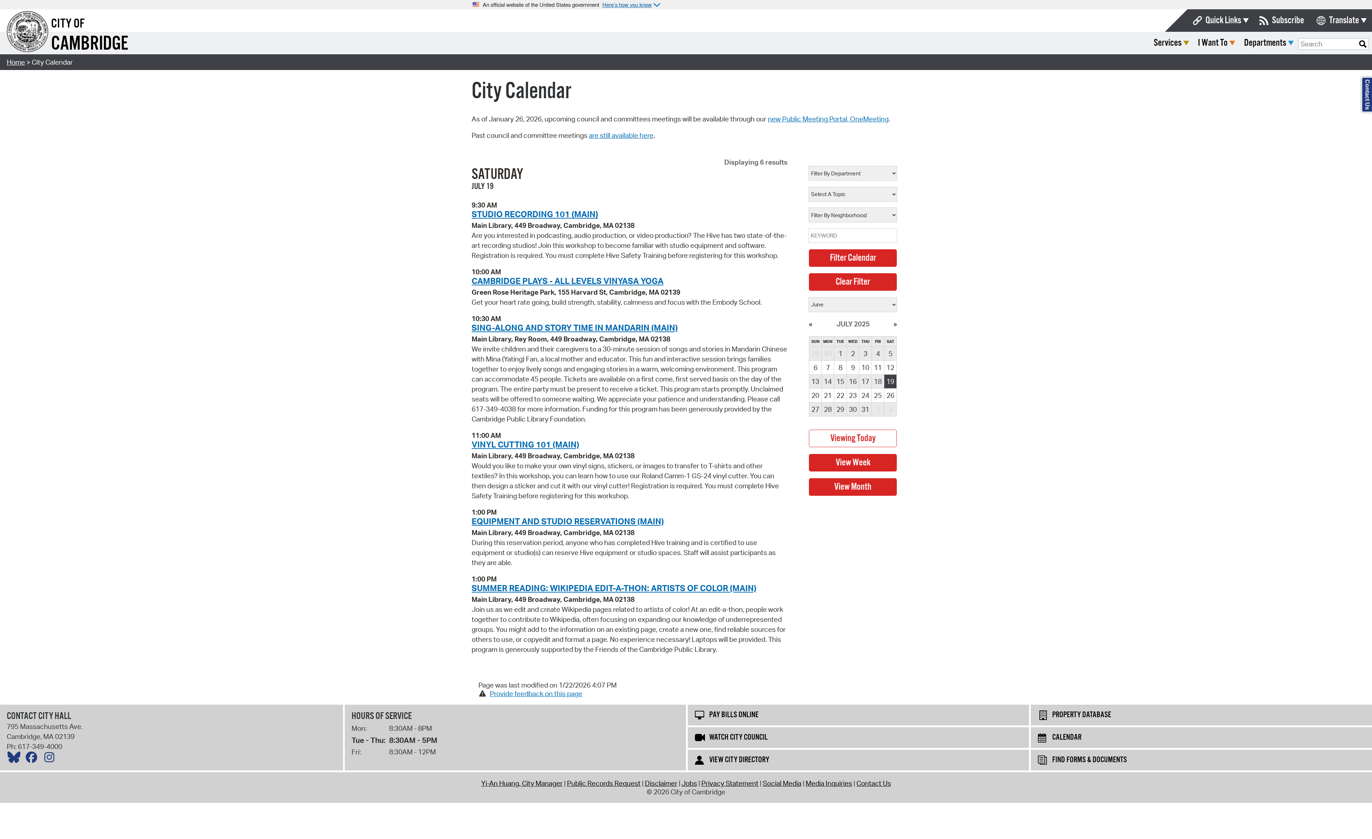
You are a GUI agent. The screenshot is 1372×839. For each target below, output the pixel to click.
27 (815, 409)
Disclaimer (661, 783)
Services (1168, 43)
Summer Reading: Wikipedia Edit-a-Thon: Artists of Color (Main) (614, 588)
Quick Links (1223, 20)
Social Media (782, 783)
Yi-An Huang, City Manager (522, 783)
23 (853, 395)
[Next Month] (895, 324)
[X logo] (16, 759)
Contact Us (873, 783)
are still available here (621, 135)
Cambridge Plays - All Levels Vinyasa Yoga (567, 280)
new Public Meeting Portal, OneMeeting (828, 119)
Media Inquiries (829, 783)
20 (815, 395)
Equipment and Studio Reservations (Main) (568, 521)
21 (828, 395)
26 (890, 395)
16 (853, 381)
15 (840, 381)
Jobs (689, 783)
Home (16, 62)
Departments (1265, 43)
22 (840, 395)
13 (815, 381)
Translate (1344, 20)
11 (878, 367)
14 (828, 381)
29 (840, 409)
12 (890, 367)
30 (853, 409)
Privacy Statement (730, 783)
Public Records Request (604, 783)
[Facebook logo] (33, 759)
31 (865, 409)
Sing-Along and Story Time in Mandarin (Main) (575, 327)
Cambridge (89, 44)
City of (68, 24)
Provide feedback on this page (536, 693)
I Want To (1213, 43)
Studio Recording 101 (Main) (535, 214)
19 (890, 381)
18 (878, 381)
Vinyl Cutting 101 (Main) (525, 444)
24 (865, 395)
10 (865, 367)
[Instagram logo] (51, 759)
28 (828, 409)
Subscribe (1288, 20)
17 (865, 381)
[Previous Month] (810, 324)
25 (878, 395)
